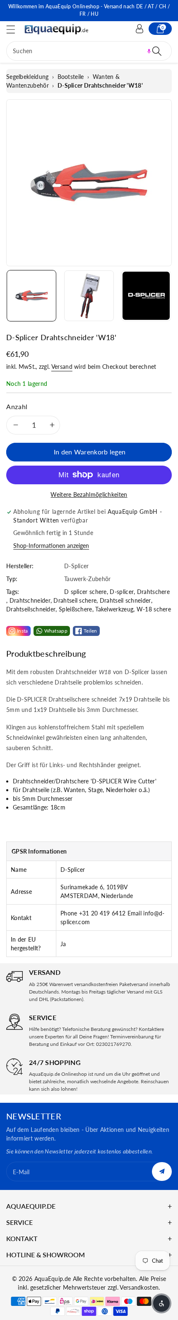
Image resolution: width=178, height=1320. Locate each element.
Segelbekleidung (27, 76)
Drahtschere (153, 591)
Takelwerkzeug (114, 609)
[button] (14, 29)
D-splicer (122, 591)
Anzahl (17, 406)
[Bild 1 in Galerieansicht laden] (31, 295)
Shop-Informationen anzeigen (51, 545)
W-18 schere (154, 609)
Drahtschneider (30, 600)
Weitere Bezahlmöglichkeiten (89, 494)
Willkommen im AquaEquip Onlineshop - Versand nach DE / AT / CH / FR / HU (89, 10)
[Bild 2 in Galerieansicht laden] (89, 295)
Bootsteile (71, 76)
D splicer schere (85, 591)
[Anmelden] (139, 29)
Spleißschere (75, 609)
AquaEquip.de (52, 1278)
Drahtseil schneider (125, 600)
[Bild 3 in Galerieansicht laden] (146, 295)
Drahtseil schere (74, 600)
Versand (61, 366)
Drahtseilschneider (30, 609)
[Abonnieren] (162, 1171)
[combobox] (89, 51)
